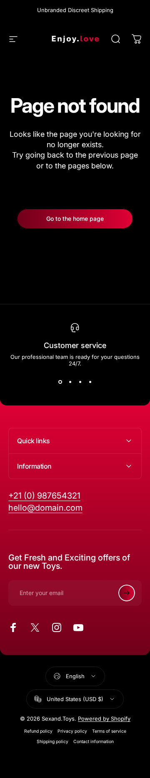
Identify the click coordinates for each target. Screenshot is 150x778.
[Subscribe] (126, 593)
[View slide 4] (90, 382)
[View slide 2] (70, 382)
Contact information (93, 741)
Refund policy (38, 731)
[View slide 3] (80, 382)
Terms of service (109, 731)
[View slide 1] (60, 382)
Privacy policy (72, 731)
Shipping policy (52, 741)
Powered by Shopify (104, 718)
